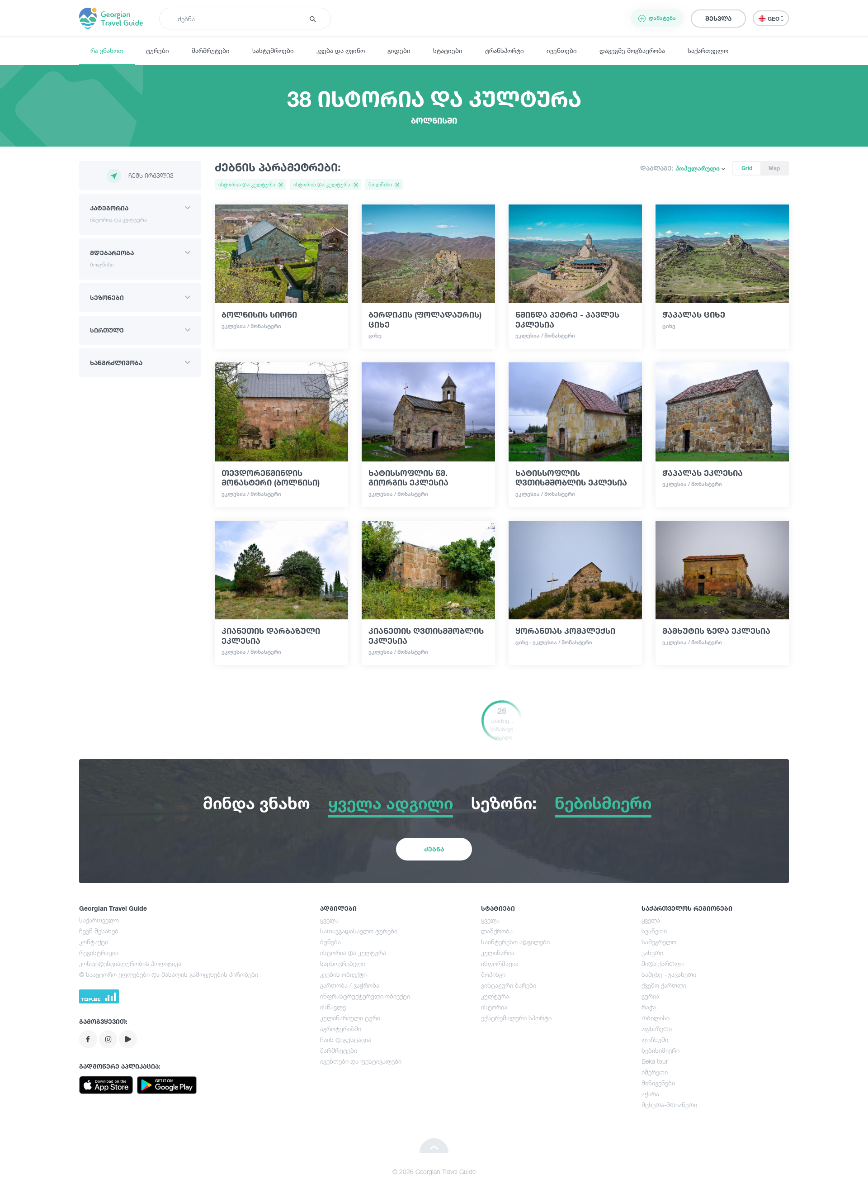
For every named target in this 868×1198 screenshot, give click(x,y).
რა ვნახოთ (106, 50)
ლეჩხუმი (655, 1039)
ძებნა (434, 849)
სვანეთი (654, 931)
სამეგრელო (659, 942)
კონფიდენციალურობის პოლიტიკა (130, 963)
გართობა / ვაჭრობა (349, 985)
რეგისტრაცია (98, 952)
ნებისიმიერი (660, 1050)
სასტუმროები (273, 50)
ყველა (329, 920)
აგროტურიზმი (340, 1028)
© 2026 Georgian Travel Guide (434, 1171)
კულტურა (495, 996)
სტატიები (447, 50)
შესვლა (718, 18)
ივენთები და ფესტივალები (360, 1061)
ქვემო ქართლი (664, 985)
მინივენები (658, 1083)
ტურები (157, 50)
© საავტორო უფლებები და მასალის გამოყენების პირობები (168, 974)
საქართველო (708, 50)
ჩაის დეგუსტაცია (345, 1039)
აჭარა (650, 1094)
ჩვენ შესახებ (98, 931)
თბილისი (656, 1018)
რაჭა (649, 1007)
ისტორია (494, 1007)
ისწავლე (333, 1007)
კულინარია (497, 952)
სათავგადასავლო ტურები (358, 931)
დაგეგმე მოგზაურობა (632, 50)
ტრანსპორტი (504, 50)
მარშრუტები (211, 50)
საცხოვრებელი (342, 963)
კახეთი (652, 952)
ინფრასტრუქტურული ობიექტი (365, 996)
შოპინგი (493, 974)
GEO (774, 18)
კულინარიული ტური (350, 1018)
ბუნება (330, 942)
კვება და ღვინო (340, 50)
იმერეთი (655, 1072)
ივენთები (562, 50)
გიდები (398, 50)
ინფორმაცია (500, 963)
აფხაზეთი (657, 1028)
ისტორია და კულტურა (353, 952)
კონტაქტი (93, 942)
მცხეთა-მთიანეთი (669, 1104)
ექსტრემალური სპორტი (516, 1018)
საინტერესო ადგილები (515, 942)
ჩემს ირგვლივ (151, 175)
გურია (650, 996)
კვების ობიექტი (343, 974)
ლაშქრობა (497, 931)
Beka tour (655, 1061)
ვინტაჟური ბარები (508, 985)
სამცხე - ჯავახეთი (669, 974)
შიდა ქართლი (663, 963)
